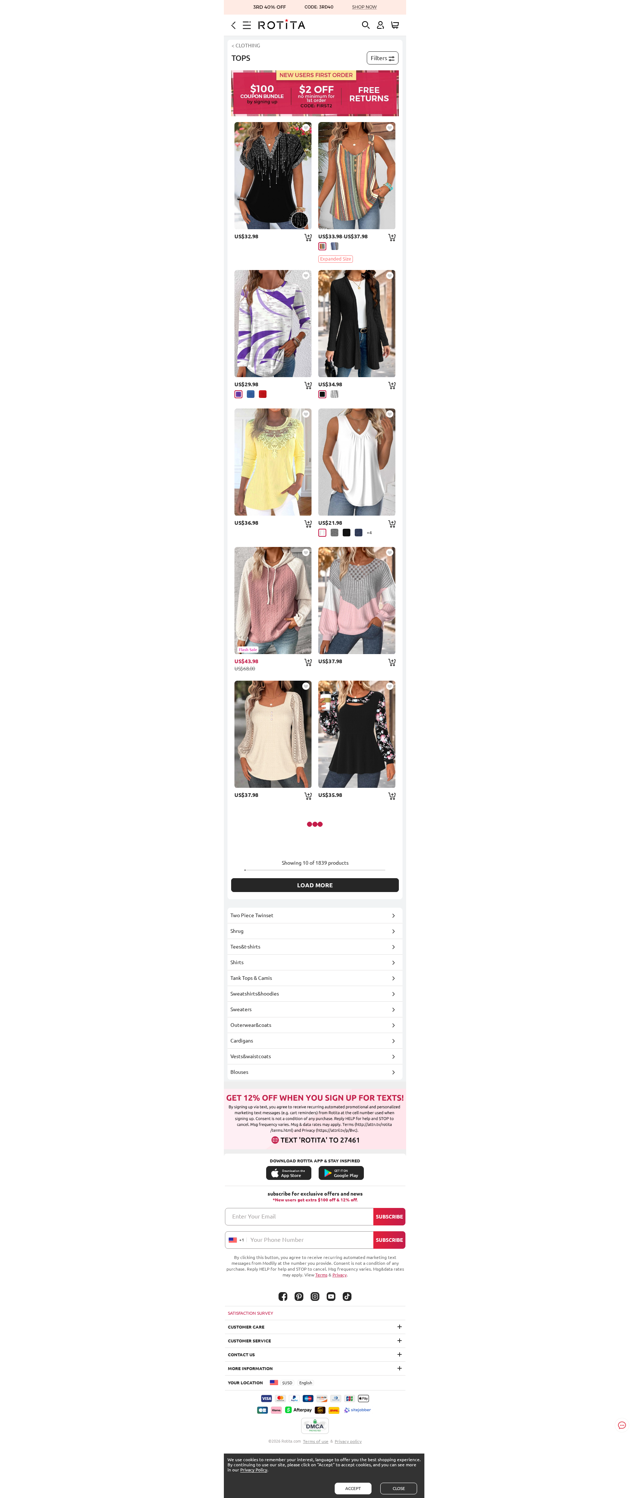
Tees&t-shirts (245, 947)
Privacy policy (348, 1441)
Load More (315, 885)
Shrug (237, 931)
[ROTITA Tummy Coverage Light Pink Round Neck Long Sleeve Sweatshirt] (357, 600)
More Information (250, 1368)
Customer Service (249, 1340)
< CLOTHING (246, 45)
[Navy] (358, 532)
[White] (322, 533)
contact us (241, 1354)
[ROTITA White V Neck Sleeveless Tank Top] (357, 462)
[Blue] (250, 394)
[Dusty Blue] (334, 246)
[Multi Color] (322, 246)
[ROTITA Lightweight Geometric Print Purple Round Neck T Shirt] (273, 323)
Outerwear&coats (250, 1025)
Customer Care (246, 1327)
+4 (369, 532)
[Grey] (334, 394)
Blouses (239, 1072)
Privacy (339, 1274)
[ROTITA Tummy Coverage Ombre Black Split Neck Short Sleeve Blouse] (273, 175)
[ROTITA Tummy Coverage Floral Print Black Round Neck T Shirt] (357, 734)
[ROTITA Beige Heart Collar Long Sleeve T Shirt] (273, 734)
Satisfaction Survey (250, 1313)
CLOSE (399, 1488)
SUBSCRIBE (389, 1217)
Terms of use (315, 1441)
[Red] (263, 394)
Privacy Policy (253, 1469)
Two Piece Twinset (251, 915)
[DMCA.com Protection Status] (315, 1426)
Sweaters (241, 1009)
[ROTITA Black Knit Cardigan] (357, 323)
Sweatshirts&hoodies (254, 994)
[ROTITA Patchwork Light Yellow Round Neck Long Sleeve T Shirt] (273, 462)
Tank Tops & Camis (251, 978)
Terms (321, 1274)
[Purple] (238, 394)
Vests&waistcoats (250, 1056)
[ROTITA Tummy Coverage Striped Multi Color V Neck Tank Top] (357, 175)
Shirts (237, 962)
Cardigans (241, 1041)
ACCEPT (353, 1488)
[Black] (322, 394)
